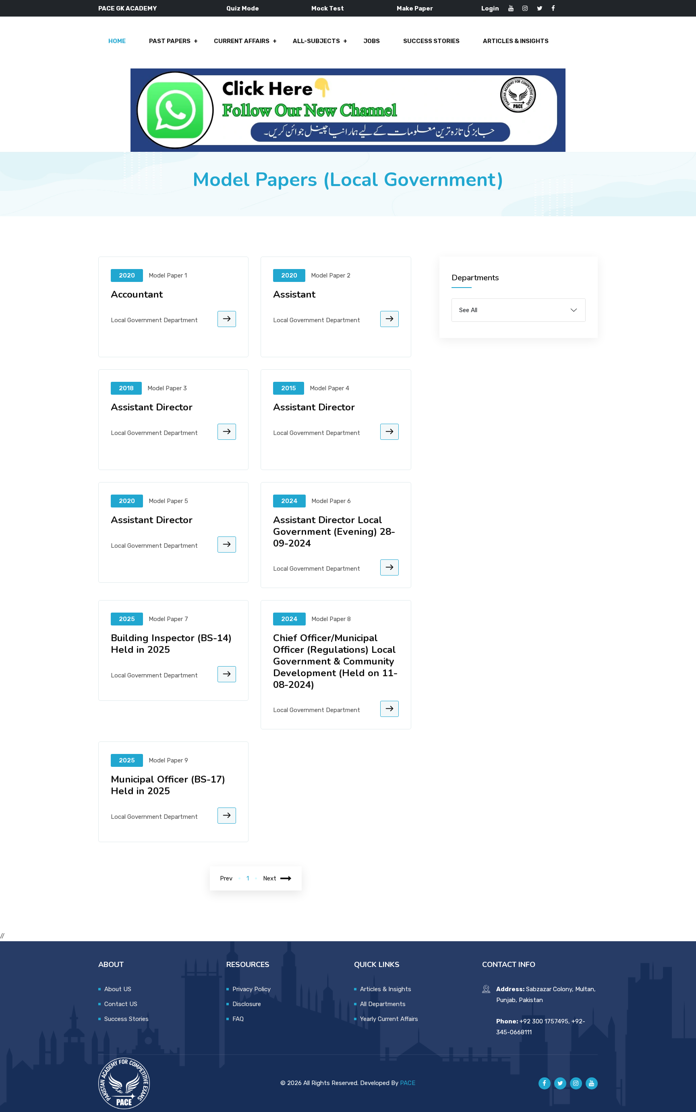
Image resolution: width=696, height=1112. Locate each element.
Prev (226, 878)
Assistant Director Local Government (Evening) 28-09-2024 (334, 532)
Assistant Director (152, 407)
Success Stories (431, 41)
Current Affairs (241, 41)
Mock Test (327, 8)
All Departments (383, 1004)
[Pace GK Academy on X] (560, 1083)
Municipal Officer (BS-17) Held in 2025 (168, 785)
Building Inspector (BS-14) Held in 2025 (171, 644)
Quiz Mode (242, 8)
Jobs (371, 41)
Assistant (294, 294)
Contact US (120, 1004)
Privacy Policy (251, 989)
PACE (407, 1083)
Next (269, 878)
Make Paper (415, 8)
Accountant (137, 294)
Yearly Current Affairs (389, 1019)
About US (117, 989)
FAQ (238, 1019)
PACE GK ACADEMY (127, 8)
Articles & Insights (516, 41)
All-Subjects (316, 41)
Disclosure (246, 1004)
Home (117, 41)
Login (490, 8)
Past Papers (170, 41)
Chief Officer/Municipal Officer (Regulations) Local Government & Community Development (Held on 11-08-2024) (335, 661)
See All (468, 310)
